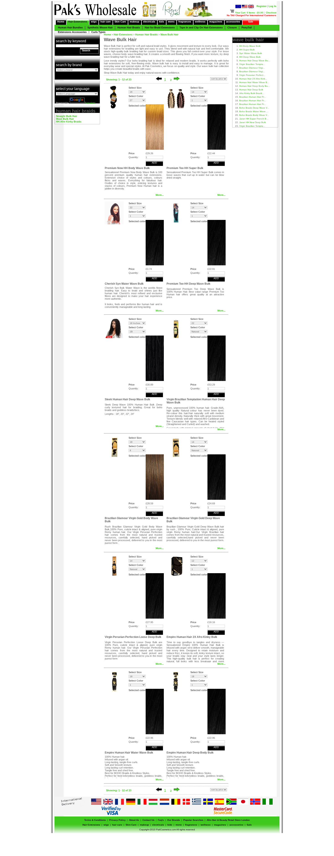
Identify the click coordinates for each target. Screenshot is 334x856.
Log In (272, 6)
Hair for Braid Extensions (160, 27)
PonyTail (247, 27)
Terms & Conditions (95, 820)
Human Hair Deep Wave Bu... (254, 60)
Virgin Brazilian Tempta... (252, 64)
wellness (200, 21)
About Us (134, 820)
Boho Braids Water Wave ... (253, 111)
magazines (215, 21)
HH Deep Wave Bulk (250, 57)
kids (161, 21)
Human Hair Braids (128, 27)
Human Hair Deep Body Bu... (254, 86)
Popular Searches (193, 820)
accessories (233, 21)
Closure (232, 27)
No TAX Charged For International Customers (251, 15)
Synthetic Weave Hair (100, 27)
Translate (90, 103)
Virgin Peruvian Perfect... (252, 75)
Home (60, 21)
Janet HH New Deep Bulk (252, 122)
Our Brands (173, 820)
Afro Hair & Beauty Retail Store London (228, 820)
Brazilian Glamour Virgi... (252, 68)
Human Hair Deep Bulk (251, 89)
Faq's (161, 820)
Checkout (271, 12)
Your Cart (240, 12)
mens (171, 21)
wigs (94, 21)
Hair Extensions (77, 21)
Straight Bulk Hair (66, 116)
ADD (154, 162)
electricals (149, 21)
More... (160, 195)
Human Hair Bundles (70, 27)
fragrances (184, 21)
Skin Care (120, 21)
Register (262, 6)
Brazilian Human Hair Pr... (252, 97)
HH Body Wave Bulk (249, 46)
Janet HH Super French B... (253, 118)
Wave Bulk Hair (65, 118)
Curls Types (98, 32)
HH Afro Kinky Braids (68, 121)
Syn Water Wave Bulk (250, 53)
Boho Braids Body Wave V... (254, 115)
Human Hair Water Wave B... (254, 82)
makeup (134, 21)
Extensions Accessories (72, 32)
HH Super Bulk (247, 49)
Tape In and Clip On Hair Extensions (201, 27)
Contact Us (148, 820)
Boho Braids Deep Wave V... (254, 108)
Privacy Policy (117, 820)
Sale (250, 21)
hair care (105, 21)
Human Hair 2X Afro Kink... (253, 78)
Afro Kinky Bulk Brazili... (251, 93)
